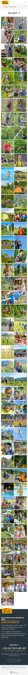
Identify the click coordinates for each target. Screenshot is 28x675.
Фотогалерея (13, 7)
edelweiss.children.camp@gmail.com (14, 651)
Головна (5, 7)
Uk (24, 2)
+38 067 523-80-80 (14, 648)
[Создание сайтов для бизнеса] (14, 672)
